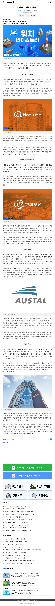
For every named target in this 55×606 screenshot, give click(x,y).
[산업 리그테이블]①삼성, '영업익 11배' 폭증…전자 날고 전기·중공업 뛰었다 (23, 550)
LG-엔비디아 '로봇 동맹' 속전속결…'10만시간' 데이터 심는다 (25, 575)
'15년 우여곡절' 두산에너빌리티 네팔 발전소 (15, 506)
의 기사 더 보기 (9, 439)
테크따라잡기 (6, 588)
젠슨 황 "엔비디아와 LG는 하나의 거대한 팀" (21, 585)
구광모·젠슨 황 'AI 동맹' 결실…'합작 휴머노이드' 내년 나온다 (25, 576)
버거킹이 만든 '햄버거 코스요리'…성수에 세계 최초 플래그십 (19, 514)
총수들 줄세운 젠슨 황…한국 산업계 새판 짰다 (21, 582)
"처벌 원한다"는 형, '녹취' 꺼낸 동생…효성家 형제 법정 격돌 (19, 561)
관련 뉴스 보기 (6, 442)
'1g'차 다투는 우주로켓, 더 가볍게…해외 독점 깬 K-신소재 (24, 590)
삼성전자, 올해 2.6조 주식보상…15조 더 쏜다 (15, 558)
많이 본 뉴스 (6, 503)
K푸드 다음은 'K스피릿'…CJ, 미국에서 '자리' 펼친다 (17, 522)
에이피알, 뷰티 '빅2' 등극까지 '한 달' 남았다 (15, 509)
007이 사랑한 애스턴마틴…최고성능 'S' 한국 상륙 (17, 547)
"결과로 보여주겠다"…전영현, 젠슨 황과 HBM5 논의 (23, 583)
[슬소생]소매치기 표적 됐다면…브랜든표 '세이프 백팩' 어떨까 (19, 511)
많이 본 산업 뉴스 (7, 535)
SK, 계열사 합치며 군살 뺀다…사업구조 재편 (15, 555)
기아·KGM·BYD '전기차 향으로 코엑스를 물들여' (16, 552)
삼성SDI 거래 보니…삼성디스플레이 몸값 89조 (16, 517)
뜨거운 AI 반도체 (7, 580)
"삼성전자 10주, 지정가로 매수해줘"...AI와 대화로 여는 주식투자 (25, 573)
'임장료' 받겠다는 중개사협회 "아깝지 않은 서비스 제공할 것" (19, 520)
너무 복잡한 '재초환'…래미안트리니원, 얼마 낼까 (16, 525)
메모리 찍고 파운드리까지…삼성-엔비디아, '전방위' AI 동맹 (19, 563)
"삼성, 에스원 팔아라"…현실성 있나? (13, 544)
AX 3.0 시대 (6, 571)
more (51, 568)
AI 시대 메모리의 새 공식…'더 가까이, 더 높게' (21, 592)
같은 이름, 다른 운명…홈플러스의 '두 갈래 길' (15, 528)
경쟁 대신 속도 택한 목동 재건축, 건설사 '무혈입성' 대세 (18, 530)
